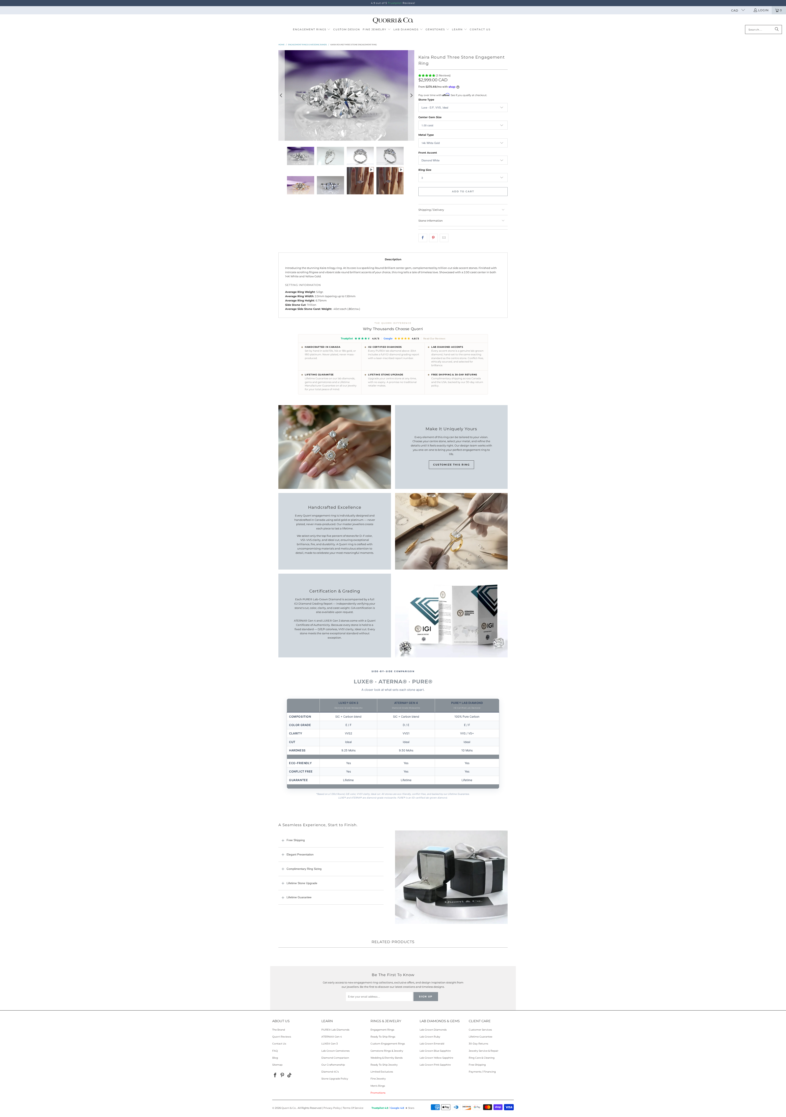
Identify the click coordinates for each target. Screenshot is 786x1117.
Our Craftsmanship (333, 1064)
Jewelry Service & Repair (483, 1050)
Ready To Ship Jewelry (384, 1064)
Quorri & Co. (288, 1107)
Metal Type (426, 134)
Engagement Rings (382, 1029)
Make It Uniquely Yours (451, 428)
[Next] (411, 95)
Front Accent (427, 152)
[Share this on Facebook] (422, 238)
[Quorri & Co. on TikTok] (289, 1075)
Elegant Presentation (300, 854)
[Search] (777, 29)
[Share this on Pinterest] (433, 238)
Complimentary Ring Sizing (304, 868)
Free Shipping (296, 840)
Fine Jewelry (378, 1078)
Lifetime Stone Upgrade (302, 883)
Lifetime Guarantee (299, 897)
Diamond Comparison (335, 1057)
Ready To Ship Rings (382, 1036)
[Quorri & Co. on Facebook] (275, 1075)
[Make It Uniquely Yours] (334, 447)
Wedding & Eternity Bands (386, 1057)
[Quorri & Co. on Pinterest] (282, 1075)
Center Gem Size (430, 117)
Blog (275, 1057)
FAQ (275, 1050)
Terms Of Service (353, 1107)
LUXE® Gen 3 (329, 1043)
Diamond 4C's (330, 1071)
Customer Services (480, 1029)
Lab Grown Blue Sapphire (435, 1050)
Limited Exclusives (381, 1071)
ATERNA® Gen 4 (331, 1036)
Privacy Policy (332, 1107)
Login (763, 10)
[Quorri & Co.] (393, 20)
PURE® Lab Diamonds (335, 1029)
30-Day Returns (478, 1043)
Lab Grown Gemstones (335, 1050)
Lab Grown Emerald (432, 1043)
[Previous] (281, 95)
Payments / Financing (482, 1071)
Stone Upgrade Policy (334, 1078)
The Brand (278, 1029)
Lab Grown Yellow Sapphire (436, 1057)
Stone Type (426, 99)
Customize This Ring (451, 464)
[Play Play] (346, 95)
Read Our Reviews (434, 338)
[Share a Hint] (444, 238)
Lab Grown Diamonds (433, 1029)
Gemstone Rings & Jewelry (386, 1050)
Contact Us (279, 1043)
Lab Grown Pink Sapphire (435, 1064)
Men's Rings (377, 1085)
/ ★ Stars (393, 1107)
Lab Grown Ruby (430, 1036)
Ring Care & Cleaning (482, 1057)
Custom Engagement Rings (387, 1043)
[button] (312, 29)
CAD (735, 10)
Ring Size (424, 169)
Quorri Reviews (281, 1036)
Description (393, 259)
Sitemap (277, 1064)
